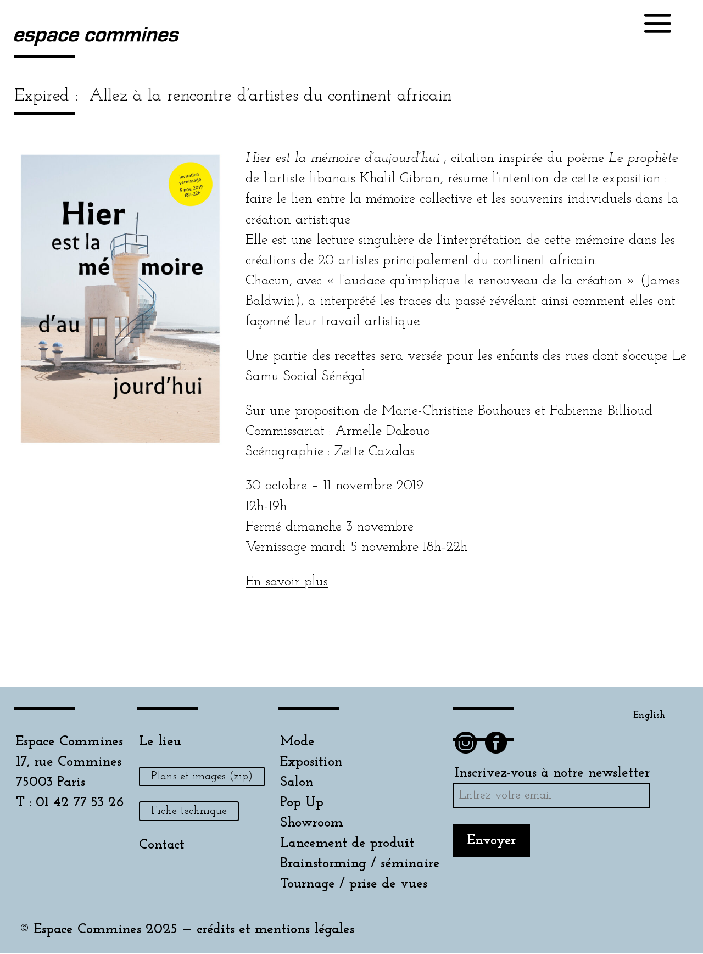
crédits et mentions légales (275, 929)
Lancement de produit (347, 843)
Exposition (311, 762)
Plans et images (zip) (202, 776)
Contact (162, 845)
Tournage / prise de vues (353, 884)
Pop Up (301, 803)
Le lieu (160, 742)
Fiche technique (189, 811)
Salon (297, 782)
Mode (297, 742)
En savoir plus (287, 582)
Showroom (311, 823)
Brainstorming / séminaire (360, 864)
